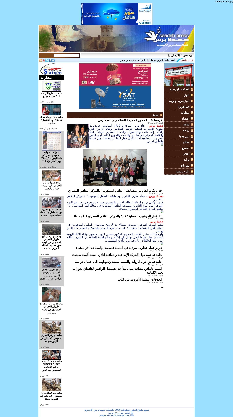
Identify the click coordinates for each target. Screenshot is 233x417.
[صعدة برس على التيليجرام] (53, 61)
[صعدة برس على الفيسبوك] (50, 61)
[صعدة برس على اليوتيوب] (43, 61)
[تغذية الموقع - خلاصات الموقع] (40, 61)
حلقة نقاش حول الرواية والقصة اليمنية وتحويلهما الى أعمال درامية (118, 261)
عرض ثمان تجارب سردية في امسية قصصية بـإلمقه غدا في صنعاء (119, 247)
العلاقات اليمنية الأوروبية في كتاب (140, 279)
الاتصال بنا (174, 55)
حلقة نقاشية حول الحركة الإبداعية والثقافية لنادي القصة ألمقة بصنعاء (117, 254)
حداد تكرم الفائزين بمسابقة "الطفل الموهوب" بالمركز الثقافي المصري (115, 190)
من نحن (187, 55)
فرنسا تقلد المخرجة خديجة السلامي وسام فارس (130, 120)
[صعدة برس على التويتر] (47, 61)
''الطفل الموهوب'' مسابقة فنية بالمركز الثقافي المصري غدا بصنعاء (118, 216)
